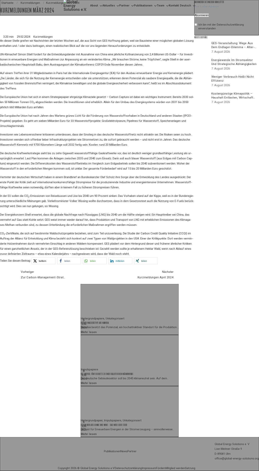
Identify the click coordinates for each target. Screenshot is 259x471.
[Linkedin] (196, 468)
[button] (43, 260)
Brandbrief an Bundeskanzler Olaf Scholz (89, 177)
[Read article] (109, 300)
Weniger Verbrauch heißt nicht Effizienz (232, 78)
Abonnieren (202, 15)
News (123, 451)
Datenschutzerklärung (230, 24)
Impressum (149, 468)
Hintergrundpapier (92, 420)
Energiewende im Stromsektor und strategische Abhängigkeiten (234, 62)
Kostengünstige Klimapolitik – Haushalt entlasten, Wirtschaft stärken (232, 97)
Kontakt (174, 5)
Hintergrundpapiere (92, 318)
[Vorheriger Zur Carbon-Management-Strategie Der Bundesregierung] (9, 274)
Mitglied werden (175, 468)
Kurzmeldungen (43, 36)
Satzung (190, 468)
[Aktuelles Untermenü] (117, 5)
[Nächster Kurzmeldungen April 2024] (184, 274)
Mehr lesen (89, 332)
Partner (124, 5)
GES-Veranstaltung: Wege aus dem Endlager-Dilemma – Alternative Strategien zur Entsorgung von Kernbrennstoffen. (234, 49)
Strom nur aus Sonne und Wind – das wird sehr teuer (104, 425)
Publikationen (143, 5)
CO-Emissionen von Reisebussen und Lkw (51, 196)
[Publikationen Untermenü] (155, 5)
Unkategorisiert (115, 318)
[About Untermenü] (101, 5)
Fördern (161, 468)
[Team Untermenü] (167, 5)
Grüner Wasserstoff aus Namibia (95, 323)
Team (160, 5)
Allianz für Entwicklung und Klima (35, 238)
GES (47, 219)
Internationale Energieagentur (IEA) (94, 73)
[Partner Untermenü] (132, 5)
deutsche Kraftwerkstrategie (22, 153)
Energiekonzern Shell (18, 214)
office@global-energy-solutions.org (237, 458)
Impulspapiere (89, 369)
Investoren (6, 134)
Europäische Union (16, 97)
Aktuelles (108, 5)
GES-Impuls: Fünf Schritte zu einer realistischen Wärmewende (107, 374)
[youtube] (199, 468)
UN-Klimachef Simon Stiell (16, 54)
